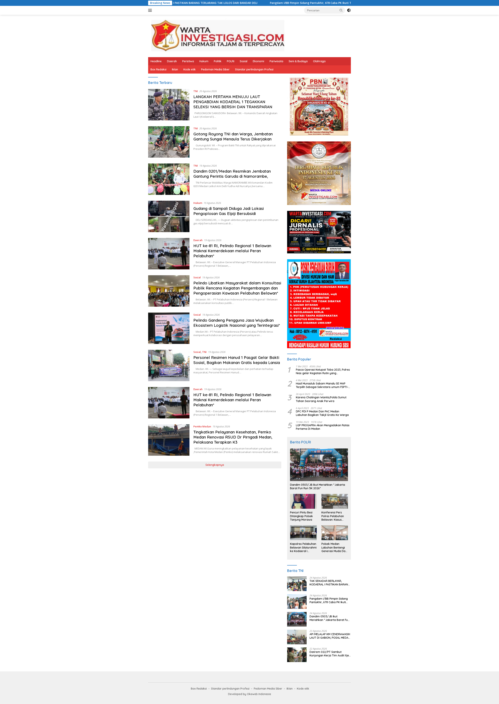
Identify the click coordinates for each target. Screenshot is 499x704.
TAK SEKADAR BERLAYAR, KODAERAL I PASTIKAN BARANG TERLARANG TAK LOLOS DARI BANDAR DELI (330, 582)
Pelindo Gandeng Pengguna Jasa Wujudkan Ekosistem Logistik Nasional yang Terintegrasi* (236, 323)
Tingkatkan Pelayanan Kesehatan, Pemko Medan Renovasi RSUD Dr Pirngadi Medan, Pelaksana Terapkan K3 (232, 437)
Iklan (175, 69)
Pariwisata (276, 61)
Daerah (172, 61)
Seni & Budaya (298, 61)
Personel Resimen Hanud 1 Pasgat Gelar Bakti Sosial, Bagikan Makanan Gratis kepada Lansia (236, 360)
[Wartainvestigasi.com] (217, 35)
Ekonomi (258, 61)
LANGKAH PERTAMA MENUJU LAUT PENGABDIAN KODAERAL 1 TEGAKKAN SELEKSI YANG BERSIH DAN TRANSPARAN (232, 101)
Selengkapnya (214, 465)
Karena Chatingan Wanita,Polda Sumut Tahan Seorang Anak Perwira (321, 399)
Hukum (203, 61)
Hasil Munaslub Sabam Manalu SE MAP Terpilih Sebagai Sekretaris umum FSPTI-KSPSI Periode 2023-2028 (322, 385)
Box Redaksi (158, 69)
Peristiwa (188, 61)
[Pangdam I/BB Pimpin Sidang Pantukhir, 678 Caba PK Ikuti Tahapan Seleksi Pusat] (297, 601)
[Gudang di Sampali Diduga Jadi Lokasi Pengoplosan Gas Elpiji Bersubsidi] (168, 216)
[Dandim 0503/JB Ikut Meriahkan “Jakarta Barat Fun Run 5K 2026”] (319, 464)
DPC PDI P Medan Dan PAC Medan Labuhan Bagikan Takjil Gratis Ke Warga (322, 413)
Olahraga (319, 61)
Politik (217, 61)
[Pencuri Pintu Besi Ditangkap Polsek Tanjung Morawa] (303, 501)
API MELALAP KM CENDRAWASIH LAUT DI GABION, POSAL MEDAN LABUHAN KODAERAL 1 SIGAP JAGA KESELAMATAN (330, 635)
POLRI (230, 61)
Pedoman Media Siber (215, 69)
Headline (156, 61)
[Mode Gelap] (349, 10)
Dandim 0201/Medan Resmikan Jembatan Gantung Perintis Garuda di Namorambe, (232, 174)
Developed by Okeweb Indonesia (249, 694)
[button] (341, 10)
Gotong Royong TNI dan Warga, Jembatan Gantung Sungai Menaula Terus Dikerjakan (233, 136)
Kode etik (189, 69)
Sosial (243, 61)
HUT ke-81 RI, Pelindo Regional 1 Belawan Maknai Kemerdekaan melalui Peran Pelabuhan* (232, 250)
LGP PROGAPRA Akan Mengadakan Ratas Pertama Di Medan (322, 427)
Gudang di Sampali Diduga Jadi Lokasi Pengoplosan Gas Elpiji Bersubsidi (228, 211)
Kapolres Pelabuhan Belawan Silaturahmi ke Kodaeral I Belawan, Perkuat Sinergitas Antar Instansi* (303, 547)
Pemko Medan (202, 426)
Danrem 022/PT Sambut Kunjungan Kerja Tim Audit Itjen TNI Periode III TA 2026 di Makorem (330, 653)
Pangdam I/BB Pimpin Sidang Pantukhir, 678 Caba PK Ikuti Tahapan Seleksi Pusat (278, 3)
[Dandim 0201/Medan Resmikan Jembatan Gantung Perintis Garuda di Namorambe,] (168, 179)
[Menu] (150, 10)
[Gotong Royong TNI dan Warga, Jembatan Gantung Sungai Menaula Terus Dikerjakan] (168, 142)
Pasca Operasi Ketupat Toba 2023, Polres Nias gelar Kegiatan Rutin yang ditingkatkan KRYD (323, 371)
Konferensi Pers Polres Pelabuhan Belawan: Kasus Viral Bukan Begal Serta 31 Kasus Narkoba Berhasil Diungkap (332, 516)
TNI (195, 91)
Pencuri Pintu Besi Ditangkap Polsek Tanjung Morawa (301, 516)
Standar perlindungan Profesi (254, 69)
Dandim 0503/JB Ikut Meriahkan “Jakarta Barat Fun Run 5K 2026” (317, 486)
